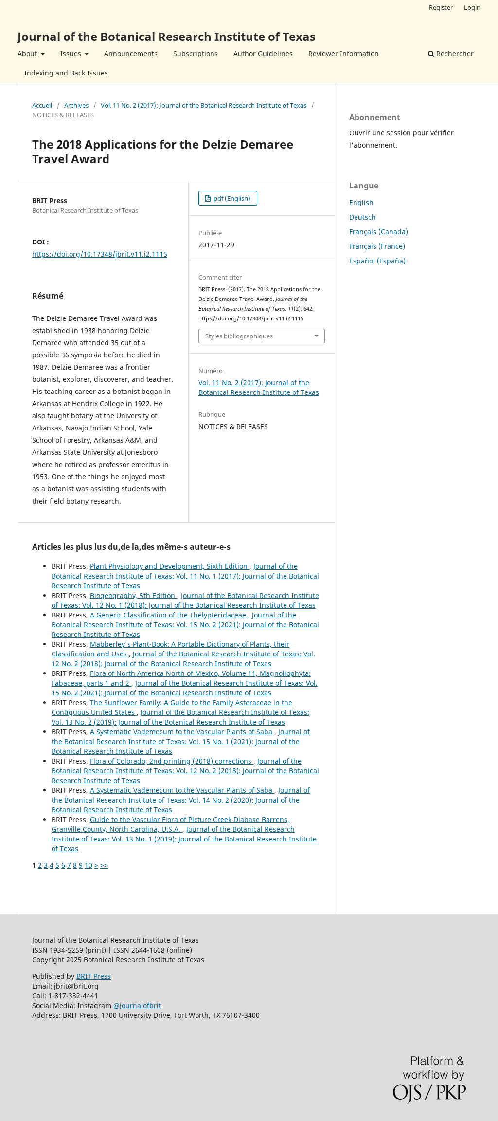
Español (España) (377, 260)
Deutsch (362, 217)
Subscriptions (195, 53)
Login (472, 7)
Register (441, 7)
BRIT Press (93, 976)
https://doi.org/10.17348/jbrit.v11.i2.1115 (99, 254)
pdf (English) (231, 198)
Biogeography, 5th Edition (133, 595)
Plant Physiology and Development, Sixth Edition (169, 566)
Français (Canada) (378, 231)
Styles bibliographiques (239, 336)
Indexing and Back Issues (66, 72)
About (28, 53)
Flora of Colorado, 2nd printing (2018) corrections (171, 761)
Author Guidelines (263, 53)
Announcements (131, 53)
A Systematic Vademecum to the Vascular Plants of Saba (182, 731)
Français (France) (377, 246)
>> (104, 865)
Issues (71, 53)
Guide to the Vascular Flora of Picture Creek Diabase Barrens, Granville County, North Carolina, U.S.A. (170, 824)
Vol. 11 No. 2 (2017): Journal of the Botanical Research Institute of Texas (203, 105)
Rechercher (454, 53)
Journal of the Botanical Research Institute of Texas (167, 36)
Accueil (42, 105)
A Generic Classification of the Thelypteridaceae (169, 614)
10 (88, 865)
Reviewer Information (343, 53)
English (361, 202)
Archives (76, 105)
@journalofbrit (137, 1005)
